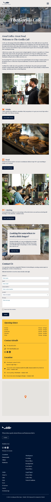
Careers (4, 488)
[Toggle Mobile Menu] (48, 3)
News (3, 483)
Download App (5, 490)
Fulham (4, 460)
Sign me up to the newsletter (10, 309)
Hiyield (43, 497)
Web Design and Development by (34, 497)
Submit (5, 314)
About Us (4, 475)
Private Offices (29, 461)
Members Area (5, 444)
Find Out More (14, 251)
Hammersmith (5, 457)
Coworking (28, 458)
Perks (3, 480)
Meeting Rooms (29, 463)
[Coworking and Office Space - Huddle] (6, 3)
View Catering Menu (9, 218)
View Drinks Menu (8, 117)
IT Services (5, 485)
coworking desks (28, 241)
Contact (5, 437)
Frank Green (10, 55)
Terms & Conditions (30, 480)
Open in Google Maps (11, 364)
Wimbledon (5, 462)
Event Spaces (29, 466)
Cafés (3, 477)
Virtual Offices (29, 469)
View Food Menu (8, 168)
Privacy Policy (29, 475)
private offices (22, 243)
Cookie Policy (29, 477)
